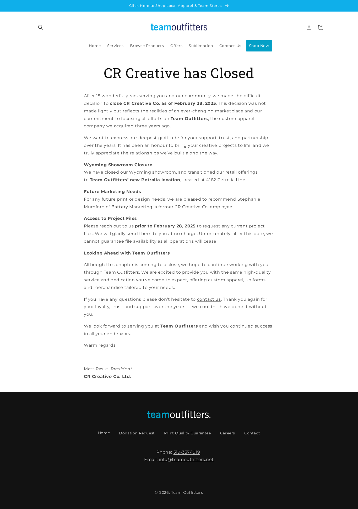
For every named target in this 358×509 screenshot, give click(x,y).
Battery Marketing (132, 206)
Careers (227, 433)
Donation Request (137, 433)
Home (104, 432)
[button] (40, 27)
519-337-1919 (186, 452)
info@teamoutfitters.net (186, 459)
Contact (252, 433)
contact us (209, 299)
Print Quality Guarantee (187, 433)
